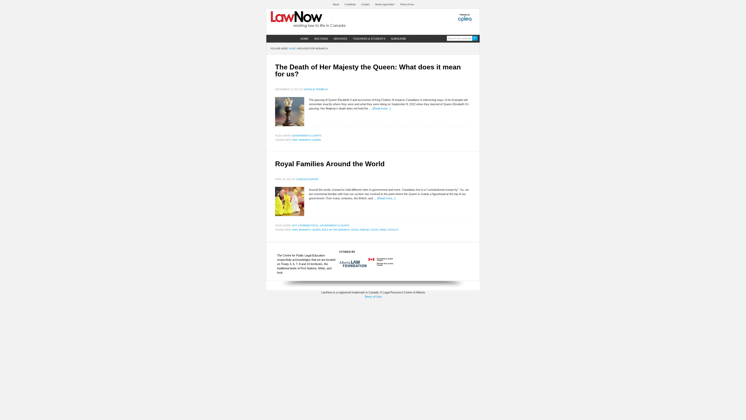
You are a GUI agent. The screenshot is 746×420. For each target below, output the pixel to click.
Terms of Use (373, 296)
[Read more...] (382, 108)
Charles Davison (307, 179)
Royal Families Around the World (330, 164)
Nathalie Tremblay (316, 89)
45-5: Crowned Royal (305, 225)
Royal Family (379, 229)
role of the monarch (336, 229)
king (295, 140)
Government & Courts (306, 135)
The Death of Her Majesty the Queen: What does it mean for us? (368, 70)
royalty (393, 229)
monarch (305, 140)
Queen (316, 140)
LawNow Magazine (299, 22)
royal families (360, 229)
